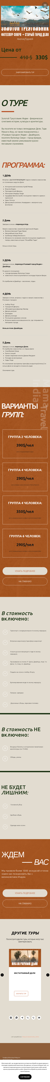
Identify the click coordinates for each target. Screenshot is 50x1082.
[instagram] (11, 1018)
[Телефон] (28, 1018)
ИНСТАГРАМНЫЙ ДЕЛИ (24, 973)
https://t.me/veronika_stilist (30, 1036)
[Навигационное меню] (45, 5)
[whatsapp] (16, 1018)
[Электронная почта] (39, 1018)
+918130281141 (7, 1059)
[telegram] (22, 1018)
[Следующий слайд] (47, 974)
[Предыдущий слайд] (2, 974)
